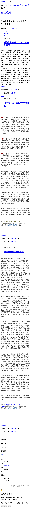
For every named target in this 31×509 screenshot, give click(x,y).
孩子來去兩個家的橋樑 (14, 252)
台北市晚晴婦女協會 (13, 225)
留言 (16, 89)
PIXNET (8, 485)
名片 (5, 35)
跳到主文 (3, 17)
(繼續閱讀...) (4, 86)
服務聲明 (18, 486)
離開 (9, 506)
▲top (2, 96)
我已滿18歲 (4, 506)
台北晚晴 (6, 12)
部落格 (6, 33)
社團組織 (14, 28)
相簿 (5, 31)
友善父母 (13, 93)
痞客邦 (13, 89)
